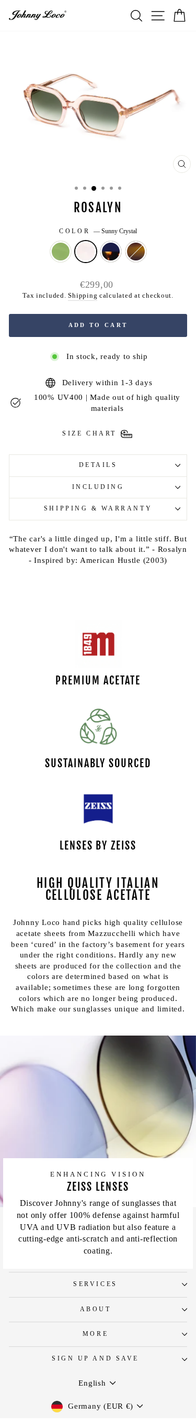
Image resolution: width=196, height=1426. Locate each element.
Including (98, 487)
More (95, 1334)
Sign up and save (95, 1358)
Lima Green (60, 251)
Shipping (82, 295)
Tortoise (135, 251)
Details (98, 465)
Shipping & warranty (98, 508)
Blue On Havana (110, 251)
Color (97, 231)
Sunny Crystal (85, 251)
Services (95, 1284)
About (95, 1309)
